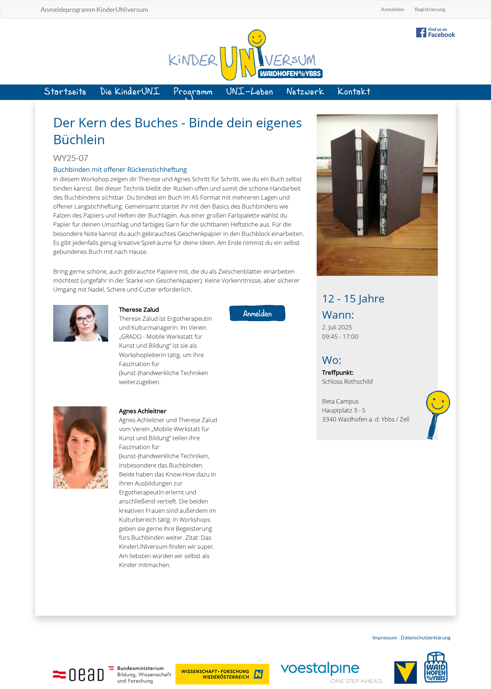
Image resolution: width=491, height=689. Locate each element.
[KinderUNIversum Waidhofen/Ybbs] (245, 54)
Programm (193, 94)
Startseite (65, 94)
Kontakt (354, 94)
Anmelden (392, 9)
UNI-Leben (249, 94)
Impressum (384, 637)
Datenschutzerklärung (425, 637)
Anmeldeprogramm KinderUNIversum (94, 9)
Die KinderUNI (130, 94)
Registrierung (430, 9)
